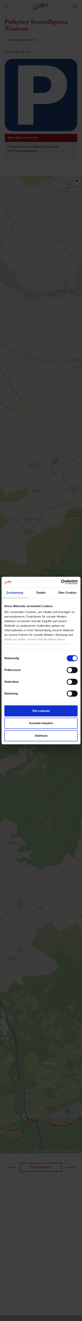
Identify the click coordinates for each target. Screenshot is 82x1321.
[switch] (72, 672)
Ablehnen (41, 735)
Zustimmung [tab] (14, 592)
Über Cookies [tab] (67, 592)
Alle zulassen (41, 710)
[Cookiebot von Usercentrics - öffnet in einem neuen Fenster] (61, 582)
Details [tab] (41, 592)
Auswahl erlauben (41, 723)
